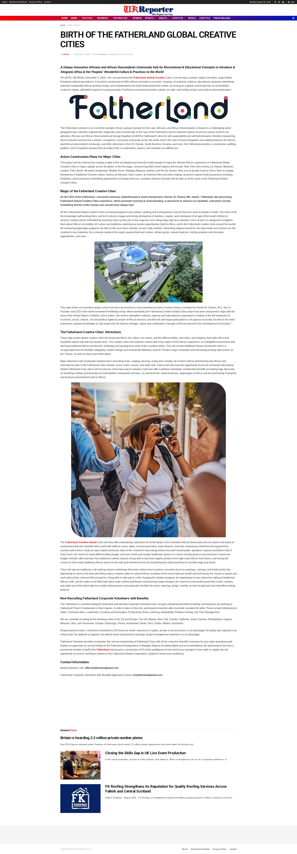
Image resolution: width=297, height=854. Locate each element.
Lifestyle (177, 18)
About (4, 2)
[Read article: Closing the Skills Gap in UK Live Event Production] (80, 765)
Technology (120, 18)
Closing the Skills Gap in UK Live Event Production (145, 753)
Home (64, 18)
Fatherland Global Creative (149, 77)
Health (163, 18)
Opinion (137, 18)
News (74, 18)
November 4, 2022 (82, 54)
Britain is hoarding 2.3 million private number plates (101, 738)
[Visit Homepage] (148, 10)
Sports (149, 18)
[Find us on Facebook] (275, 2)
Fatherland (102, 649)
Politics (87, 18)
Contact (47, 2)
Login (292, 2)
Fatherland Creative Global (81, 542)
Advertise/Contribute (18, 2)
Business (102, 18)
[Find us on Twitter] (279, 2)
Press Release (222, 18)
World (192, 18)
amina (66, 54)
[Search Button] (293, 18)
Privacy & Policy (35, 2)
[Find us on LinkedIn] (283, 2)
